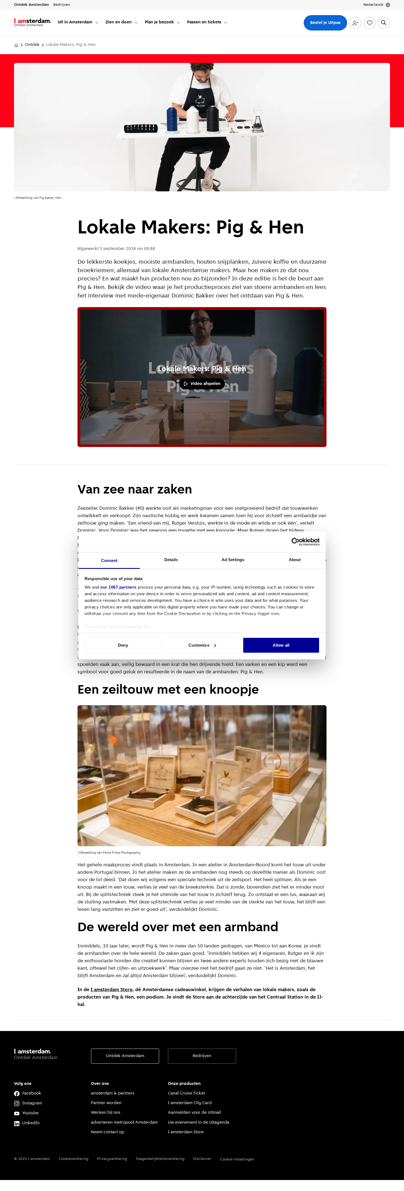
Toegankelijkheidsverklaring (160, 1159)
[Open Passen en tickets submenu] (225, 22)
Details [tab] (171, 559)
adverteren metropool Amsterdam (124, 1122)
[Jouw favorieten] (370, 23)
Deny (123, 645)
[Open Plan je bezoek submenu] (178, 22)
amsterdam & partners (112, 1093)
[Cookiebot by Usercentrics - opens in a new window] (296, 542)
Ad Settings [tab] (233, 559)
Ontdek (32, 45)
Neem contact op (107, 1132)
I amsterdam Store (111, 990)
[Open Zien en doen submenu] (136, 22)
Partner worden (106, 1103)
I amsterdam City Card (190, 1103)
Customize (199, 645)
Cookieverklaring (73, 1159)
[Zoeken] (384, 23)
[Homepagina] (16, 45)
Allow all (281, 645)
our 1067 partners (118, 587)
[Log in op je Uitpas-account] (355, 23)
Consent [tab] (109, 560)
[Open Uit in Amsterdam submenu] (97, 22)
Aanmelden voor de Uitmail (194, 1112)
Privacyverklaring (112, 1159)
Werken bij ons (105, 1112)
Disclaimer (202, 1159)
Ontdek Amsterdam (125, 1056)
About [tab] (295, 559)
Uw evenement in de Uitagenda (198, 1122)
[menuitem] (78, 22)
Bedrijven (202, 1056)
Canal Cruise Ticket (186, 1093)
